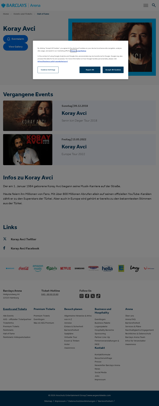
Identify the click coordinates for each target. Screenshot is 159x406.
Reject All (90, 70)
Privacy (73, 51)
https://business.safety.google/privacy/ (53, 61)
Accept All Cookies (113, 70)
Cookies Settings (48, 70)
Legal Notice (81, 51)
